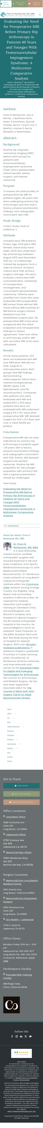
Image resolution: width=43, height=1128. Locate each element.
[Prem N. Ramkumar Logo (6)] (18, 12)
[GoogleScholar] (30, 1036)
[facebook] (12, 1036)
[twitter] (26, 1036)
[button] (21, 1053)
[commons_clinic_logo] (11, 997)
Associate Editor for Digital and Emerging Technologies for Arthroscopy (21, 671)
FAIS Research (13, 526)
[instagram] (17, 1036)
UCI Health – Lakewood (20, 919)
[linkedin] (21, 1036)
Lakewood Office (16, 834)
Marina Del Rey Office (18, 852)
